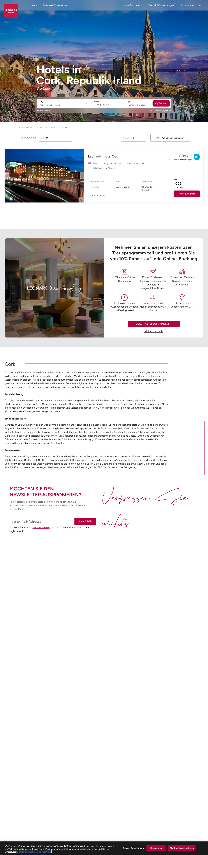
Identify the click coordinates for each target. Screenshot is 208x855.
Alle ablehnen (156, 848)
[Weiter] (82, 175)
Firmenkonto (187, 5)
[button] (44, 176)
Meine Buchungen (132, 5)
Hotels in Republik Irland (47, 127)
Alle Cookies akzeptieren (182, 848)
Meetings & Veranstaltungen (55, 5)
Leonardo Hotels (25, 127)
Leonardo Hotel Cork (103, 156)
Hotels (34, 5)
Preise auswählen (187, 193)
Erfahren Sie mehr (153, 331)
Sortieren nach (29, 137)
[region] (104, 848)
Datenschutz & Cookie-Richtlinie (35, 852)
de (200, 5)
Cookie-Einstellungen (133, 848)
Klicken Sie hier (41, 527)
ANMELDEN (85, 521)
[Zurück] (7, 175)
